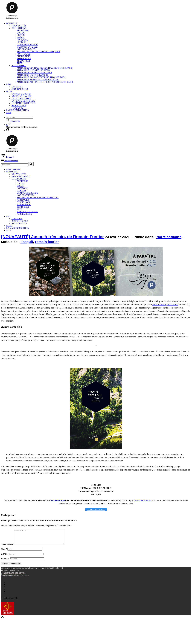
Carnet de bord (21, 94)
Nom (4, 549)
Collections (18, 28)
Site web (5, 559)
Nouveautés (18, 26)
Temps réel (23, 61)
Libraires (17, 87)
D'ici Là (20, 33)
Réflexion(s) (18, 105)
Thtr (20, 63)
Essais (21, 35)
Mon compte (13, 169)
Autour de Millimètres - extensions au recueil (45, 82)
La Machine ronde (27, 44)
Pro (8, 84)
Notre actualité (21, 96)
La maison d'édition (17, 110)
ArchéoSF (22, 30)
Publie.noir (23, 56)
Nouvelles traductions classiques (38, 51)
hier (30, 301)
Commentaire (7, 544)
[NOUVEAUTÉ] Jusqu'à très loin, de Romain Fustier (52, 236)
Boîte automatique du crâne (165, 304)
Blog (9, 91)
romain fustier (47, 242)
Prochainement (20, 176)
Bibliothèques (19, 221)
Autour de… (18, 66)
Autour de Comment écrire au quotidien (41, 77)
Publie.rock (24, 58)
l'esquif (27, 242)
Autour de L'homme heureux (33, 70)
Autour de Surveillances (32, 75)
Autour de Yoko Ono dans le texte (38, 80)
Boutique (12, 23)
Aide (8, 112)
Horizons (22, 40)
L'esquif (21, 42)
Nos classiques (26, 49)
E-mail (4, 554)
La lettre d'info (21, 98)
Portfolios (23, 54)
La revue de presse (23, 101)
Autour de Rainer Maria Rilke (34, 73)
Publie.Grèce (24, 214)
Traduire (17, 108)
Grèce (20, 37)
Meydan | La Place (27, 47)
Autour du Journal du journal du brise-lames (44, 68)
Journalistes (19, 89)
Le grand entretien (23, 103)
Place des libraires (143, 500)
